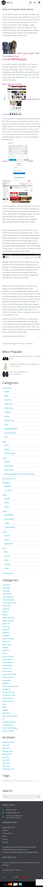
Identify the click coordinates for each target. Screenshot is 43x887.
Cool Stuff (8, 490)
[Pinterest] (20, 877)
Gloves (6, 416)
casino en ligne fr (8, 656)
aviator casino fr (8, 621)
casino (4, 653)
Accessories (6, 388)
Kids (6, 552)
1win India (6, 591)
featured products (9, 479)
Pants (4, 495)
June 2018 (6, 760)
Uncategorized (7, 573)
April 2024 (6, 748)
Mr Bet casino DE (8, 692)
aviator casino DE (8, 618)
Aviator (5, 615)
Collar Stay (8, 408)
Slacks (6, 507)
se (3, 719)
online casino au (8, 698)
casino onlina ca (7, 659)
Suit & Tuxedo (9, 453)
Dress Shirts (9, 519)
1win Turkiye (6, 594)
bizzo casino (6, 644)
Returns (5, 830)
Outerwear (8, 466)
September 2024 (8, 742)
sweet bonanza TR (9, 722)
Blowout (7, 486)
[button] (30, 3)
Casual (6, 535)
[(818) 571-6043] (4, 810)
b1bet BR (5, 629)
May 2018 (6, 763)
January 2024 (7, 754)
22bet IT (5, 612)
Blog (4, 836)
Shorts (6, 502)
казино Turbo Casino (17, 780)
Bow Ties (7, 400)
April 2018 (6, 766)
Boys (4, 442)
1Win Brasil (6, 585)
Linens (6, 556)
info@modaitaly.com (13, 813)
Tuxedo (7, 564)
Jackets (7, 461)
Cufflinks (7, 412)
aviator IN (5, 624)
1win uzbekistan (8, 597)
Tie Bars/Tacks (10, 433)
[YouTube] (24, 877)
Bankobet (5, 633)
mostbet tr (6, 689)
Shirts (6, 445)
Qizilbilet (5, 710)
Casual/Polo (9, 515)
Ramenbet (6, 713)
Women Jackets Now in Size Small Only (19, 474)
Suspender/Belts (10, 429)
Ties (6, 437)
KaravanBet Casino (9, 674)
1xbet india (6, 606)
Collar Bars (8, 404)
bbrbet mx (6, 641)
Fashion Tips (6, 668)
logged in (15, 343)
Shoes (6, 449)
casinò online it (7, 665)
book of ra (6, 650)
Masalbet (5, 683)
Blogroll (5, 647)
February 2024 (7, 751)
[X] (8, 877)
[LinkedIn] (12, 877)
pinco (4, 704)
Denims (7, 498)
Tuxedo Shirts (9, 527)
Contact (5, 839)
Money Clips (9, 420)
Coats (4, 458)
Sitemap (5, 842)
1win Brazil (6, 588)
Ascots (6, 391)
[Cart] (39, 2)
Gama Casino (7, 671)
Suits (6, 560)
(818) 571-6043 (11, 810)
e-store (26, 77)
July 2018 (5, 757)
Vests (6, 568)
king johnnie (6, 680)
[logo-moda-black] (7, 3)
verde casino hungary (10, 728)
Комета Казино (8, 731)
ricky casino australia (9, 716)
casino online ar (7, 662)
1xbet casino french (9, 603)
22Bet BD (5, 609)
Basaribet (5, 635)
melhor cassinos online (10, 686)
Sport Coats (9, 470)
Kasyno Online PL (8, 677)
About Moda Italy (8, 827)
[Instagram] (16, 877)
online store (32, 309)
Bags (6, 396)
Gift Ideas (6, 483)
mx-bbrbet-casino (8, 695)
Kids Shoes (8, 544)
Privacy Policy (7, 833)
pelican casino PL (8, 701)
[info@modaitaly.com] (4, 813)
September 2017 (8, 769)
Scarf (6, 424)
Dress (6, 539)
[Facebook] (4, 877)
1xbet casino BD (8, 600)
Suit (3, 548)
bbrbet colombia (8, 638)
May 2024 (6, 745)
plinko (4, 707)
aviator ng (6, 627)
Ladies (6, 523)
